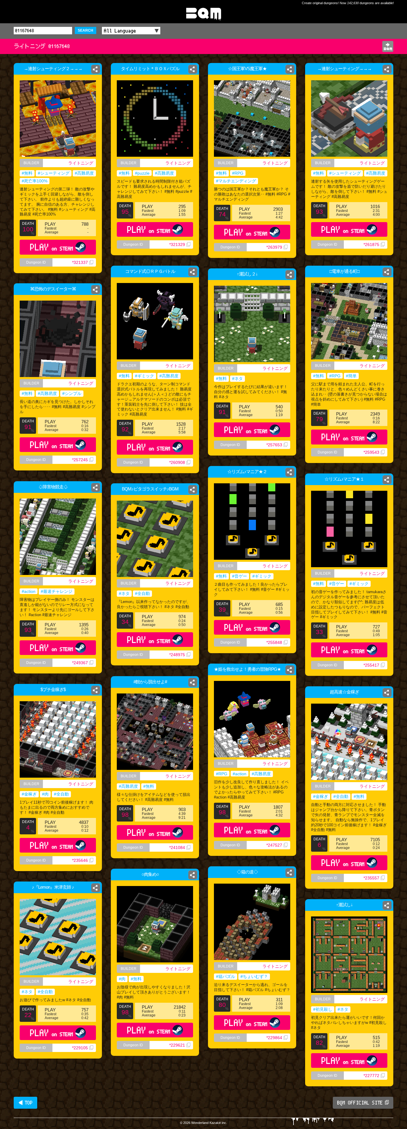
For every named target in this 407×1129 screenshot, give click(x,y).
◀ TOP (25, 1103)
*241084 (177, 847)
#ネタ (237, 378)
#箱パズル (225, 976)
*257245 (80, 459)
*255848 (274, 642)
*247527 (274, 845)
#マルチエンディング (236, 181)
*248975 (177, 654)
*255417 (371, 665)
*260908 (177, 462)
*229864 (274, 1037)
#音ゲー (239, 576)
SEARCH (85, 30)
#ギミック (144, 375)
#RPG (237, 173)
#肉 (45, 794)
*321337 (80, 262)
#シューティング (53, 173)
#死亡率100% (34, 181)
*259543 (371, 452)
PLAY (51, 247)
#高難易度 (84, 173)
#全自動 (142, 593)
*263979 (274, 247)
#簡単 (351, 375)
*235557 (371, 878)
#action (28, 591)
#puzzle (142, 173)
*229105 (80, 1047)
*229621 (177, 1045)
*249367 (80, 662)
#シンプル (71, 393)
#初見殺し (322, 1009)
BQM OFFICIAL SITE (360, 1103)
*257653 (274, 444)
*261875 (371, 244)
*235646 (80, 860)
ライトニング (80, 163)
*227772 (371, 1075)
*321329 (177, 244)
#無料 (27, 173)
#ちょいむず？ (254, 976)
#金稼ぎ (29, 794)
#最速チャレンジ (56, 591)
